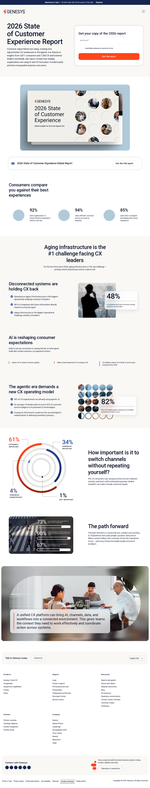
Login (54, 680)
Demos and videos (108, 683)
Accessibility (46, 781)
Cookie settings (67, 781)
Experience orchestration (110, 696)
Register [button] (99, 2)
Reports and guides (108, 680)
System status (58, 699)
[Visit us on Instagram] (11, 767)
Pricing (6, 690)
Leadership (56, 727)
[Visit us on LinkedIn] (7, 767)
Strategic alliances (11, 723)
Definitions (105, 706)
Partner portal (9, 730)
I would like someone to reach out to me (99, 48)
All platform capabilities (13, 687)
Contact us (38, 658)
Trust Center (57, 733)
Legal (54, 743)
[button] (109, 56)
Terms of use (7, 781)
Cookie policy (81, 781)
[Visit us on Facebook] (20, 767)
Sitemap (55, 781)
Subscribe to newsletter (110, 768)
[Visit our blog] (29, 767)
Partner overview (10, 720)
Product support (58, 683)
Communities (57, 690)
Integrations (8, 683)
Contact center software (110, 699)
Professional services (60, 687)
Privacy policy (19, 781)
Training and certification (61, 693)
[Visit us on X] (16, 767)
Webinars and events (109, 687)
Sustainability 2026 (59, 730)
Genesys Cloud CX (10, 680)
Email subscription (32, 781)
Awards (55, 736)
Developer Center (59, 696)
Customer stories (107, 703)
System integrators (11, 727)
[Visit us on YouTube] (24, 767)
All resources (106, 693)
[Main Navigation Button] (143, 11)
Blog (103, 690)
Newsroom (56, 740)
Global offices (57, 723)
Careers (55, 720)
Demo (6, 693)
